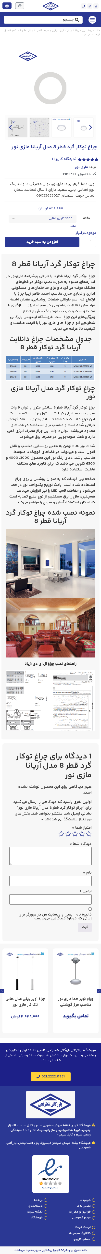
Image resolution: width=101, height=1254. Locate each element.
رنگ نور (86, 218)
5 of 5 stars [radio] (61, 834)
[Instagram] (96, 6)
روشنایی (87, 31)
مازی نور (81, 167)
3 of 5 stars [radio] (75, 834)
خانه (97, 31)
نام (87, 873)
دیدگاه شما (81, 844)
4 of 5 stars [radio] (68, 834)
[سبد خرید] (19, 5)
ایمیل (85, 891)
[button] (10, 127)
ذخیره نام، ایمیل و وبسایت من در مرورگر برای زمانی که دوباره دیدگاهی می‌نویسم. (55, 917)
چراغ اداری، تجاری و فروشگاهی (54, 31)
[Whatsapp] (89, 6)
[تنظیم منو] (92, 20)
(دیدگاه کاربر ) (64, 159)
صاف (73, 226)
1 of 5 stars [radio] (89, 834)
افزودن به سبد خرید (42, 242)
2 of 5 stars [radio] (82, 834)
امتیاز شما (82, 828)
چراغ (77, 31)
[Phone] (83, 6)
